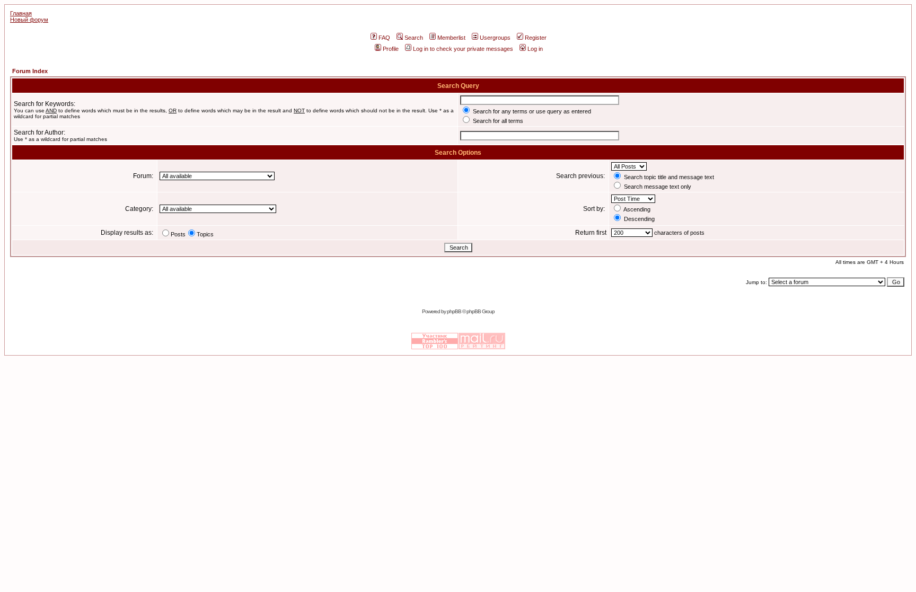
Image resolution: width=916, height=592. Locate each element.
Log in (535, 49)
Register (536, 37)
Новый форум (29, 19)
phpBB (454, 311)
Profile (391, 49)
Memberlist (451, 37)
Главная (21, 13)
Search (413, 37)
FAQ (384, 37)
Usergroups (495, 37)
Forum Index (30, 71)
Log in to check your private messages (463, 49)
